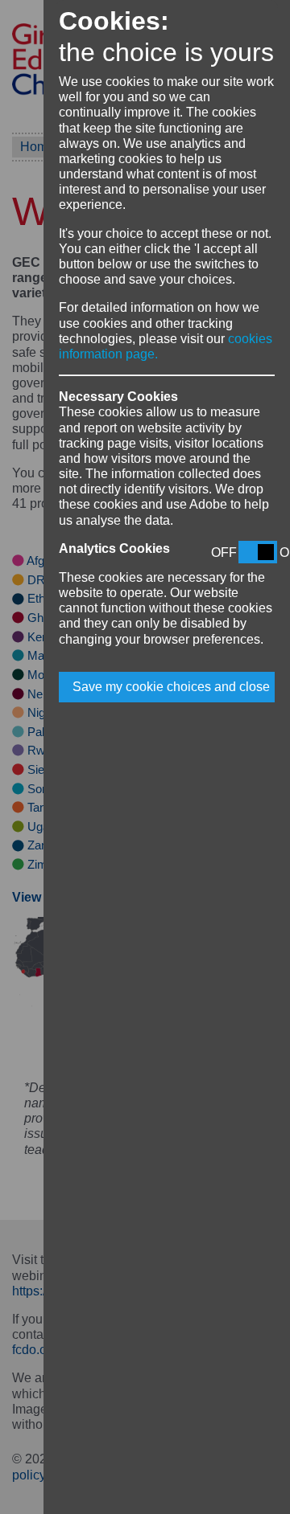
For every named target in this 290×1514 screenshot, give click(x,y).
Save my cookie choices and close (171, 687)
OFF (224, 552)
